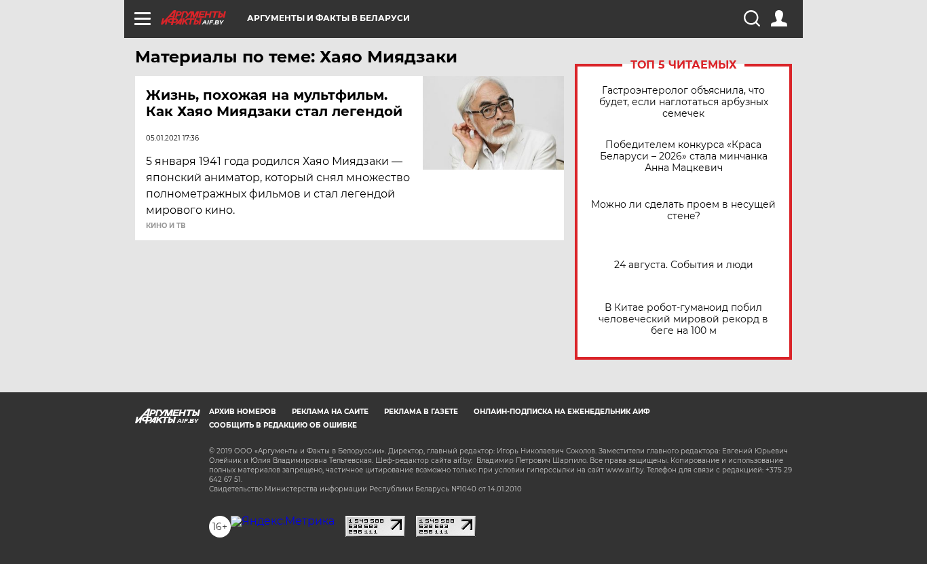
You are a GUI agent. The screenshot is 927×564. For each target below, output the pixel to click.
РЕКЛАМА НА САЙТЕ (330, 411)
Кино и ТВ (165, 226)
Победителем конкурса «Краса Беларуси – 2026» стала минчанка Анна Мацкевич (684, 156)
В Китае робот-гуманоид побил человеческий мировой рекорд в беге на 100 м (683, 319)
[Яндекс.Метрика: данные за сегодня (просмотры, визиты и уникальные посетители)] (283, 521)
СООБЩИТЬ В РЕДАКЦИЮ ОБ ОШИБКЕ (283, 425)
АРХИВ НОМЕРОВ (242, 411)
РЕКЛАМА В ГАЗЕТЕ (421, 411)
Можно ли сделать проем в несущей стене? (683, 210)
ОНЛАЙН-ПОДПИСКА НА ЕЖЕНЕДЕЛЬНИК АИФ (562, 411)
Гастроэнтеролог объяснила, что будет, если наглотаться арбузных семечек (683, 102)
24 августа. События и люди (683, 265)
